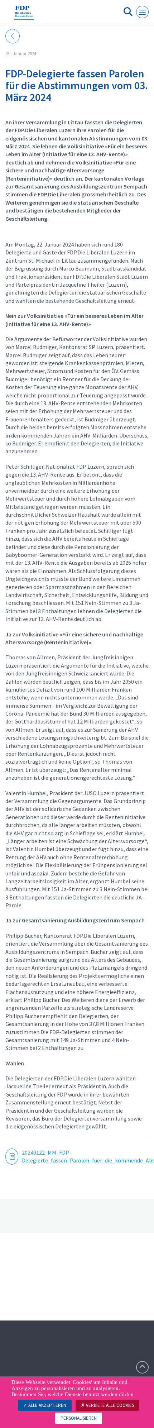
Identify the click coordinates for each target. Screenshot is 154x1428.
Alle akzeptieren (46, 1405)
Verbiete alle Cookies (109, 1405)
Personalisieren (79, 1418)
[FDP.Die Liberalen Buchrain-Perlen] (24, 15)
